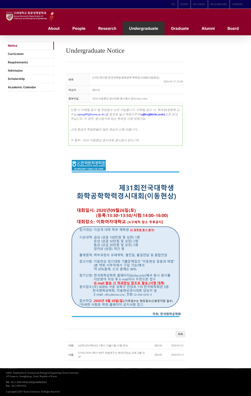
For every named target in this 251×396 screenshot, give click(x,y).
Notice (12, 45)
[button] (96, 89)
